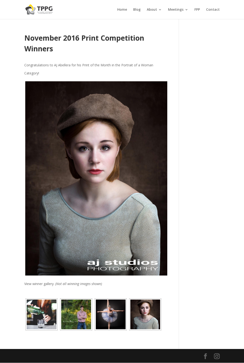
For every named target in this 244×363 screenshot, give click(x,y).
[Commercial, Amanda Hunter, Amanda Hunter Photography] (41, 314)
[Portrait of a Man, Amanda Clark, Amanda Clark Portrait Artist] (76, 314)
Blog (137, 10)
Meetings (175, 10)
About (152, 10)
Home (122, 10)
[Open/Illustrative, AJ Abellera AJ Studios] (111, 314)
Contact (213, 10)
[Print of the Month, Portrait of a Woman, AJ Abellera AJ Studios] (96, 178)
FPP (197, 10)
